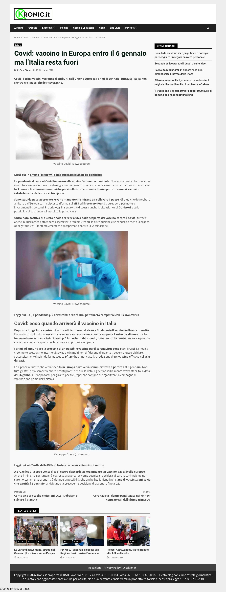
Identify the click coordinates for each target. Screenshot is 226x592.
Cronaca (32, 27)
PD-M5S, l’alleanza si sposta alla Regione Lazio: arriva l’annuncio (82, 531)
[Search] (208, 28)
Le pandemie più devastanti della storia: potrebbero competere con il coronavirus (85, 315)
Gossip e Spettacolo (83, 27)
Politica (64, 27)
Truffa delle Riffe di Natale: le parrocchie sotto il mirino (67, 465)
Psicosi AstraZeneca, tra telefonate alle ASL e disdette (128, 531)
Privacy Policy (112, 568)
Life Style (115, 27)
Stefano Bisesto (24, 70)
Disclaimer (129, 568)
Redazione (94, 568)
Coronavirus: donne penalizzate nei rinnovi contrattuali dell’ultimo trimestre (121, 495)
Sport (102, 27)
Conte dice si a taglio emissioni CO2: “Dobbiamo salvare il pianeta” (45, 495)
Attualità (18, 27)
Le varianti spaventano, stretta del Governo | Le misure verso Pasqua (36, 531)
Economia (47, 27)
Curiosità (130, 27)
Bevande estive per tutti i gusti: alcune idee (180, 63)
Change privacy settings (15, 589)
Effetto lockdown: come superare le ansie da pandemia (66, 175)
